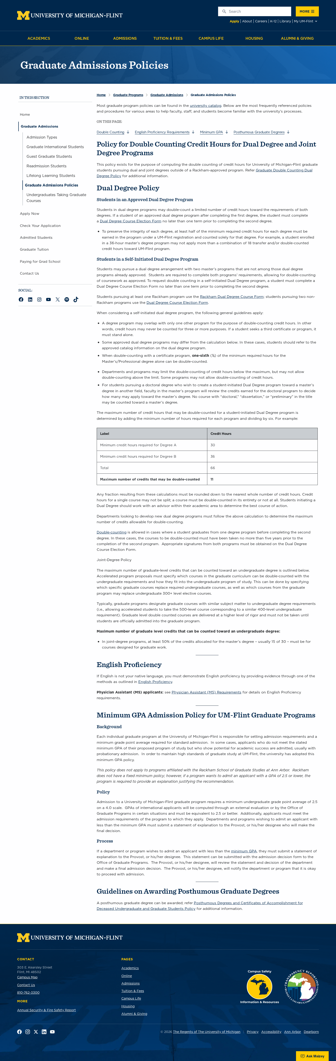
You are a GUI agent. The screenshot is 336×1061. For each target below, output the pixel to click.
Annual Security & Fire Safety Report (46, 1010)
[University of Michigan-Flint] (70, 15)
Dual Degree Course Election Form (130, 220)
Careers (261, 21)
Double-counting (111, 532)
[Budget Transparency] (302, 987)
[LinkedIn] (44, 1031)
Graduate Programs (128, 95)
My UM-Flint (303, 21)
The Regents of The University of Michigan (206, 1031)
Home (101, 95)
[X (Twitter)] (36, 1031)
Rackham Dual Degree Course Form (232, 296)
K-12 (273, 21)
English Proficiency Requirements (162, 132)
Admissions (125, 38)
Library (285, 21)
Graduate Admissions (166, 95)
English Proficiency (155, 681)
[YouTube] (52, 1031)
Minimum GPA (211, 132)
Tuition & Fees (167, 38)
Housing (254, 38)
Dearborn (311, 1031)
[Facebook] (19, 1031)
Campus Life (211, 38)
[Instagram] (27, 1031)
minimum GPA (244, 851)
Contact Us (26, 985)
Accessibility (271, 1031)
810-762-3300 (28, 992)
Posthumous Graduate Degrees (259, 132)
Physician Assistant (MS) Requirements (206, 692)
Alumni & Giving (297, 38)
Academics (38, 38)
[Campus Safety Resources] (259, 986)
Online (82, 38)
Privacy (253, 1031)
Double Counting (110, 132)
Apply (234, 21)
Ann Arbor (292, 1031)
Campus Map (27, 977)
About (247, 21)
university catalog (205, 105)
